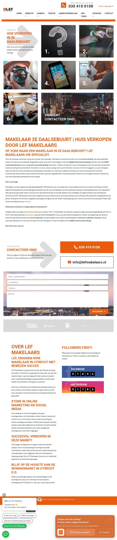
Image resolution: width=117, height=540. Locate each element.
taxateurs (30, 215)
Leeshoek (96, 13)
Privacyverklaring (54, 499)
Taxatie (51, 13)
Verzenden (97, 311)
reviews (28, 201)
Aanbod (41, 13)
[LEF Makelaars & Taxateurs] (8, 10)
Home (19, 13)
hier (32, 482)
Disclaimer (65, 499)
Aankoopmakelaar (68, 13)
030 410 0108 (80, 6)
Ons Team (83, 14)
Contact (109, 13)
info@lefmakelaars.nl (89, 262)
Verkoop (29, 13)
